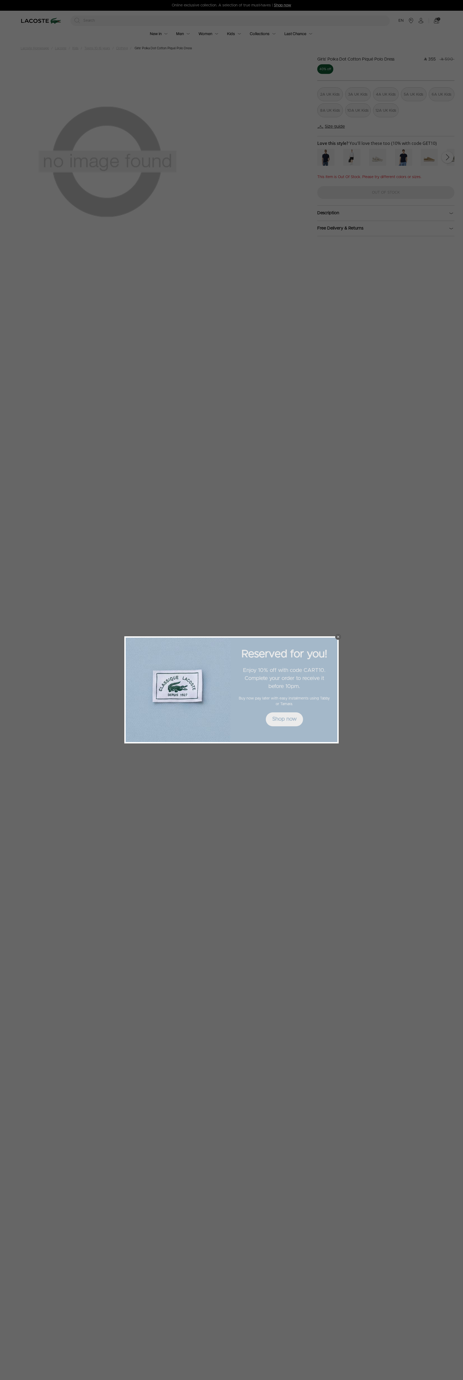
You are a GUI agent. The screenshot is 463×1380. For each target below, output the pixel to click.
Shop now (284, 719)
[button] (338, 637)
